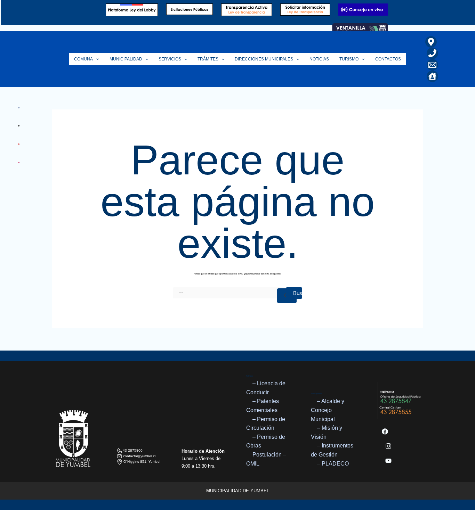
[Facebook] (385, 431)
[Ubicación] (431, 42)
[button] (96, 59)
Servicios (170, 59)
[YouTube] (388, 460)
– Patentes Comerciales (262, 405)
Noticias (319, 59)
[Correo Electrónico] (432, 65)
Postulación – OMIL (266, 459)
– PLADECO (333, 464)
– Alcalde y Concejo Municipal (327, 410)
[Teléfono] (432, 53)
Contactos (388, 59)
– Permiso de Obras (265, 441)
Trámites (208, 59)
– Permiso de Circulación (265, 423)
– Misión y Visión (326, 432)
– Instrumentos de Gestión (332, 450)
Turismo (349, 59)
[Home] (432, 76)
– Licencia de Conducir (265, 387)
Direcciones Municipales (264, 59)
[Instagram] (388, 446)
